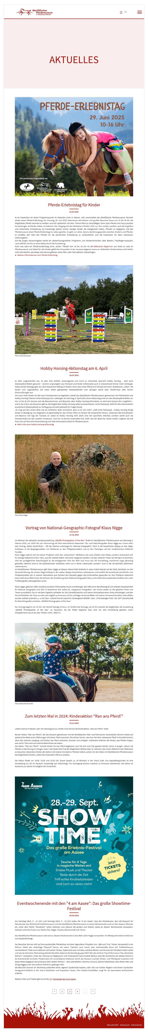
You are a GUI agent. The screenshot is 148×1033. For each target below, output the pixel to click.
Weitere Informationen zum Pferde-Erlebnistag (37, 255)
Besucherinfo (112, 1025)
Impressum (125, 1025)
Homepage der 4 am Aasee (64, 979)
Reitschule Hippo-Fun (103, 246)
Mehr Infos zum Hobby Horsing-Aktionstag (35, 424)
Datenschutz (136, 1025)
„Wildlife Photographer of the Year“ (69, 540)
